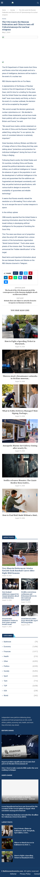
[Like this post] (16, 273)
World (21, 696)
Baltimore (21, 642)
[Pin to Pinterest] (30, 273)
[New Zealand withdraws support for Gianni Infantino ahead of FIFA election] (10, 584)
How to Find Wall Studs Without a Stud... (20, 515)
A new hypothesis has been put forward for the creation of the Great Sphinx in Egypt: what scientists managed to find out (20, 809)
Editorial (13, 874)
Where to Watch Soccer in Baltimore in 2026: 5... (24, 844)
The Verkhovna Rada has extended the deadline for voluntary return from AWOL (20, 816)
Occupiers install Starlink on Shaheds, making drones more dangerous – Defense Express (19, 799)
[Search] (38, 3)
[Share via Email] (6, 282)
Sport (21, 676)
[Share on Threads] (30, 277)
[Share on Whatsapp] (15, 277)
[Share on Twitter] (26, 273)
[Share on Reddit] (11, 277)
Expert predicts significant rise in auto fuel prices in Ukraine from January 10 (18, 763)
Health (21, 656)
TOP (21, 686)
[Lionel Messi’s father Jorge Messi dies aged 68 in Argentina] (29, 610)
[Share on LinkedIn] (6, 277)
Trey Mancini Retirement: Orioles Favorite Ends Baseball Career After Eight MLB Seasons (18, 570)
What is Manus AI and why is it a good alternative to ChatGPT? (16, 755)
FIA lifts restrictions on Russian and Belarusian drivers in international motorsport (28, 596)
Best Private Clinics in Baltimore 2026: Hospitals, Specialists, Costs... (24, 831)
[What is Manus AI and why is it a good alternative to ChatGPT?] (20, 747)
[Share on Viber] (25, 277)
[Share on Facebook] (21, 273)
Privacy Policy (25, 874)
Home (4, 10)
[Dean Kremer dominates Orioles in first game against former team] (10, 610)
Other (21, 661)
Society (12, 10)
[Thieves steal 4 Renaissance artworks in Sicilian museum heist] (20, 361)
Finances (21, 652)
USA (21, 691)
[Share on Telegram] (20, 277)
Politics (21, 666)
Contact (37, 874)
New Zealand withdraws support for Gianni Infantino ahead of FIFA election (10, 595)
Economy (21, 647)
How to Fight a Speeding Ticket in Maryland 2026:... (24, 857)
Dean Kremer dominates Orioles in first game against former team (10, 621)
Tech (21, 681)
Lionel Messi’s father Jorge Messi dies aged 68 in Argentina (29, 620)
